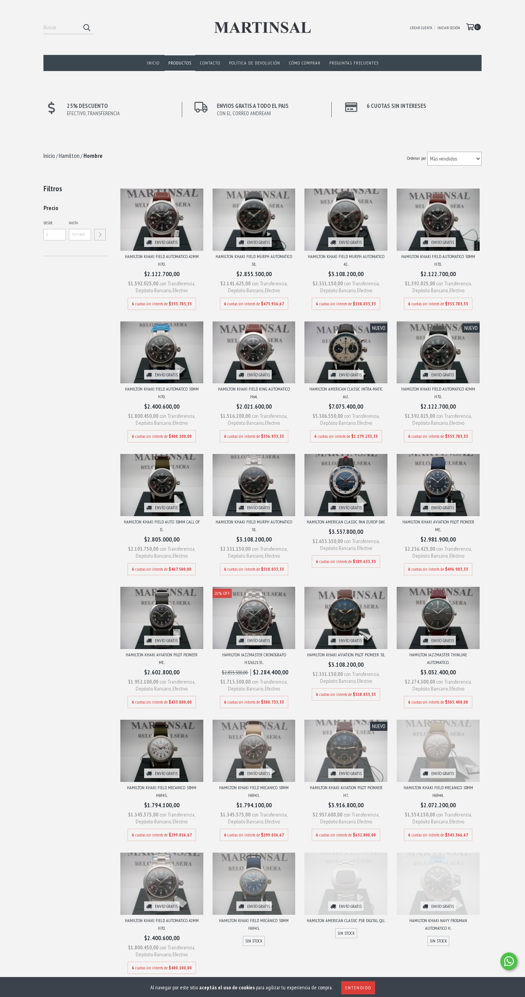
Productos (179, 63)
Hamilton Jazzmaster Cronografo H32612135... (254, 658)
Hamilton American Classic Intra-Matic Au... (346, 392)
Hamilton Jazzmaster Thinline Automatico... (438, 658)
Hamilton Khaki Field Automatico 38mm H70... (438, 260)
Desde (48, 222)
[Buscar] (86, 27)
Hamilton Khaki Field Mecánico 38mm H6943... (254, 924)
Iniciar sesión (448, 27)
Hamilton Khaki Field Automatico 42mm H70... (162, 260)
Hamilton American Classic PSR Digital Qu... (346, 920)
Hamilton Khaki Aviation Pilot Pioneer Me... (438, 525)
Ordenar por (416, 158)
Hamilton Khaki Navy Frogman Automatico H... (438, 924)
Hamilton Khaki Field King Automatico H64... (254, 392)
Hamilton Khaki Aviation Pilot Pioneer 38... (346, 654)
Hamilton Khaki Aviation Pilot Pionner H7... (346, 791)
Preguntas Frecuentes (354, 63)
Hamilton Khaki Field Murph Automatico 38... (254, 260)
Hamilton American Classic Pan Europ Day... (346, 522)
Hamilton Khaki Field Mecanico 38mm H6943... (161, 791)
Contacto (210, 63)
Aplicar (100, 234)
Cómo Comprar (305, 63)
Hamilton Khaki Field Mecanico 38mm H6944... (438, 791)
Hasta (73, 222)
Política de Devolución (254, 63)
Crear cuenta (421, 27)
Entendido (358, 987)
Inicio (153, 63)
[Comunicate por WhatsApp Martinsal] (508, 961)
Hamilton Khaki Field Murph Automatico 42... (346, 260)
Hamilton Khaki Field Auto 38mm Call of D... (162, 525)
